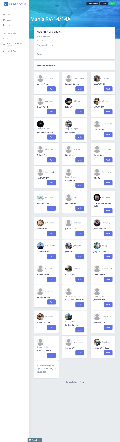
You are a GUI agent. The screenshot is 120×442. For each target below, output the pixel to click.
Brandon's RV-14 (44, 350)
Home (9, 15)
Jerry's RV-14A (43, 84)
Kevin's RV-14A (43, 203)
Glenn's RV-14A (100, 130)
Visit (51, 89)
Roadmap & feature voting (14, 44)
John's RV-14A (99, 300)
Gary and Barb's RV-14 (74, 300)
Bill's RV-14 (69, 107)
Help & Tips (11, 51)
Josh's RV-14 (42, 229)
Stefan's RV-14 (43, 251)
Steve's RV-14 (99, 274)
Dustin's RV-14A (72, 180)
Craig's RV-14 (42, 107)
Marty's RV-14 (99, 322)
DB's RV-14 (98, 178)
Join (112, 3)
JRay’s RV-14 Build (101, 251)
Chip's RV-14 (42, 155)
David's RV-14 (99, 84)
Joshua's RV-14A (72, 84)
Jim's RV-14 (69, 251)
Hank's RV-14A (43, 178)
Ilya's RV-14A (70, 203)
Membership (12, 38)
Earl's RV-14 (70, 132)
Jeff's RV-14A (99, 107)
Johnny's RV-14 (100, 229)
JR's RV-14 (69, 155)
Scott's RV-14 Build (101, 348)
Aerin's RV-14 (70, 348)
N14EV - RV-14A (43, 322)
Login (9, 20)
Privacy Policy (71, 382)
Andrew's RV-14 (43, 274)
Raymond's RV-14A (45, 132)
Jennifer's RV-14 (43, 297)
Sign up (10, 25)
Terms (82, 382)
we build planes (17, 4)
